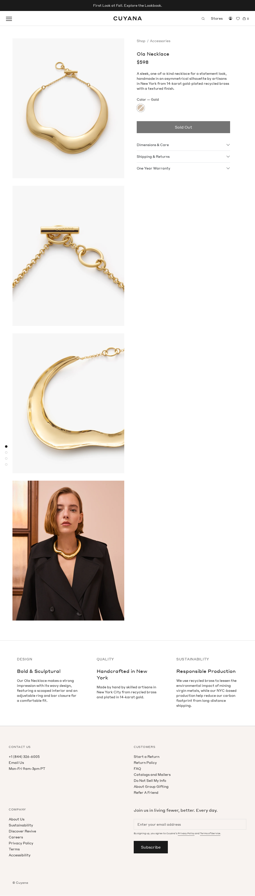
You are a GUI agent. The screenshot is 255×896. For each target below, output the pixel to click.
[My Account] (230, 18)
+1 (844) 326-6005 (24, 756)
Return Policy (145, 762)
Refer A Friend (146, 792)
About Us (16, 819)
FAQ (137, 768)
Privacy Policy (21, 843)
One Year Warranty (153, 168)
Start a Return (146, 756)
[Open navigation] (9, 18)
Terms (14, 849)
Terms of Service (210, 833)
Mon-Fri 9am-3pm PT (27, 768)
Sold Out (183, 127)
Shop (141, 41)
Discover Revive (22, 831)
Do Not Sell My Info (150, 780)
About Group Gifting (151, 786)
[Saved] (238, 18)
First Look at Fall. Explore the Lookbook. (127, 5)
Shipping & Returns (153, 156)
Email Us (16, 762)
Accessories (160, 41)
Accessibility (20, 855)
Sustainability (21, 825)
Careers (16, 837)
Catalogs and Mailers (152, 774)
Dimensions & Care (153, 145)
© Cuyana (20, 883)
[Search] (203, 18)
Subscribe (151, 847)
